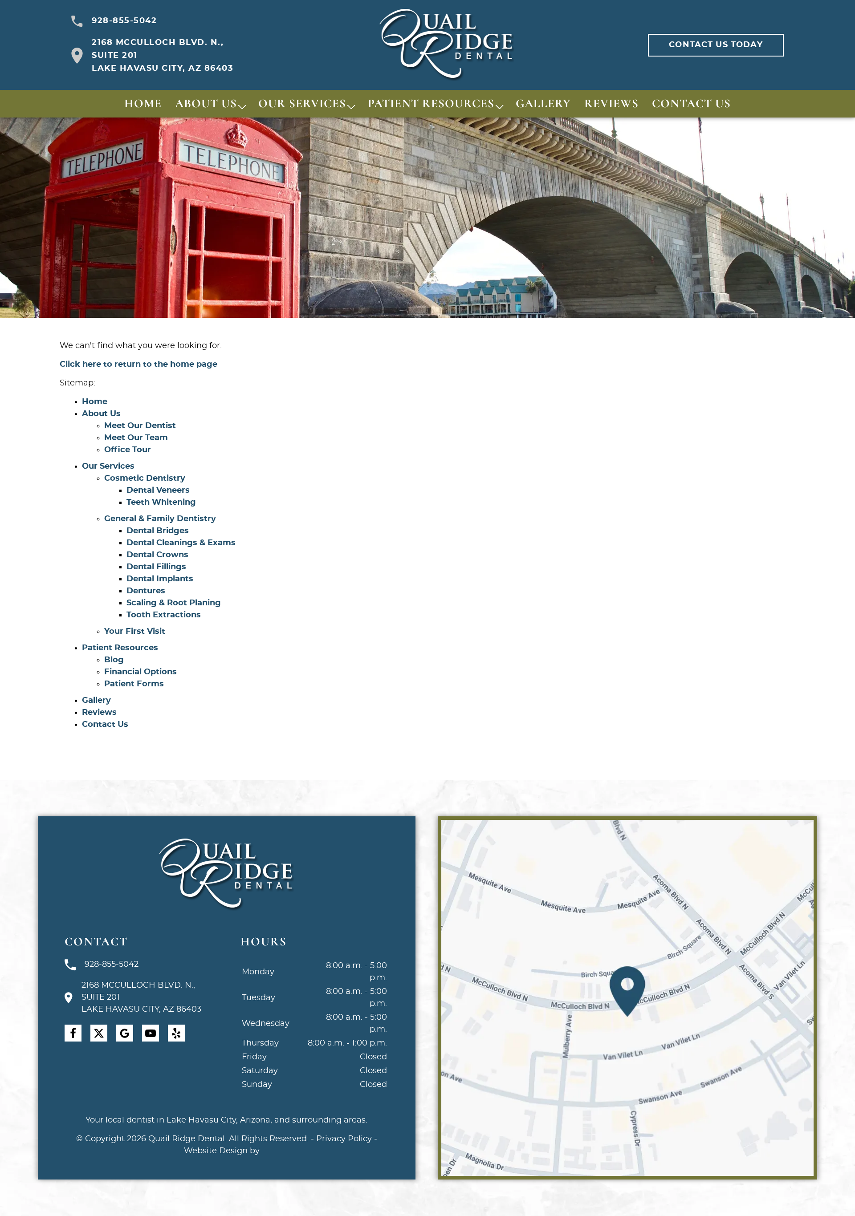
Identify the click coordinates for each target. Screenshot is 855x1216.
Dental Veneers (158, 490)
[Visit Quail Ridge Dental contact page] (627, 998)
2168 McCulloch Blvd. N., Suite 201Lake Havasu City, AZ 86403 (162, 56)
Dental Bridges (157, 531)
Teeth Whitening (161, 503)
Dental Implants (159, 579)
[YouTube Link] (150, 1033)
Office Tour (127, 450)
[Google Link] (124, 1033)
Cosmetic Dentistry (144, 478)
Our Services (302, 103)
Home (143, 103)
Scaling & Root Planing (173, 603)
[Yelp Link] (176, 1033)
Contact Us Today (715, 45)
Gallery (543, 103)
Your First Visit (134, 632)
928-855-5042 (124, 21)
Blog (114, 660)
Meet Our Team (136, 438)
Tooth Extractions (163, 615)
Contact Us (691, 103)
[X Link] (98, 1033)
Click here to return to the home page (138, 365)
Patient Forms (134, 684)
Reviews (611, 103)
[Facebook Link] (73, 1033)
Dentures (145, 591)
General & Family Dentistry (160, 519)
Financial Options (140, 672)
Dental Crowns (157, 555)
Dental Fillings (156, 567)
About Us (206, 103)
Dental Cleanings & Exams (181, 543)
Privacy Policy (344, 1139)
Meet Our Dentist (140, 426)
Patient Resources (431, 103)
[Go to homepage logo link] (226, 875)
